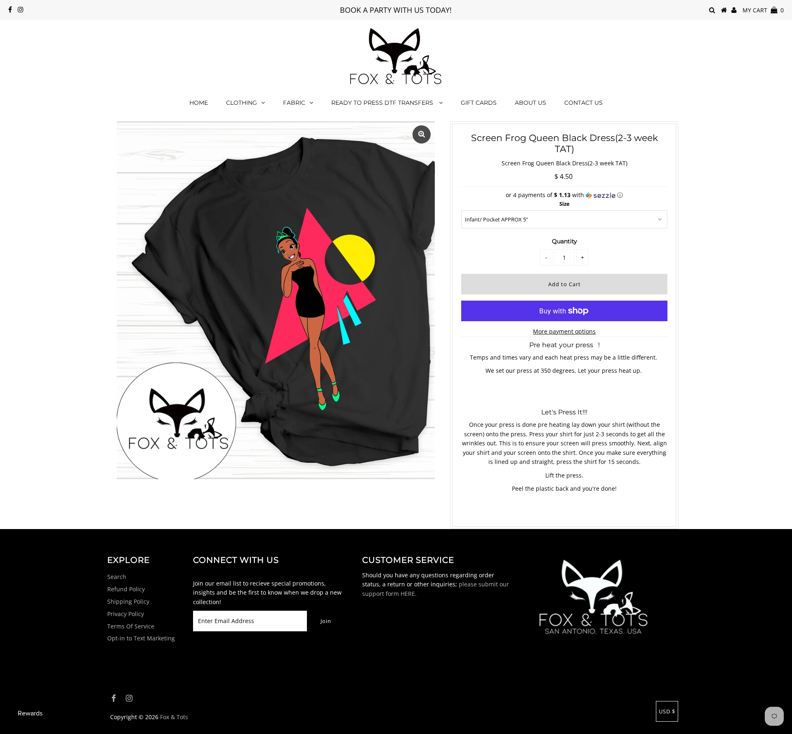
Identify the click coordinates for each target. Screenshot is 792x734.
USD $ (667, 711)
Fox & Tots (174, 717)
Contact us (583, 102)
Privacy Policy (125, 614)
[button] (564, 195)
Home (198, 102)
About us (530, 102)
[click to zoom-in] (421, 134)
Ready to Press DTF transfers (383, 102)
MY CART (763, 10)
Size (564, 203)
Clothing (241, 102)
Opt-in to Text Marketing (141, 638)
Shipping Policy (128, 601)
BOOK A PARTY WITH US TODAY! (396, 10)
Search (116, 577)
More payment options (564, 331)
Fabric (294, 102)
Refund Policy (126, 589)
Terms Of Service (130, 626)
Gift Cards (479, 102)
